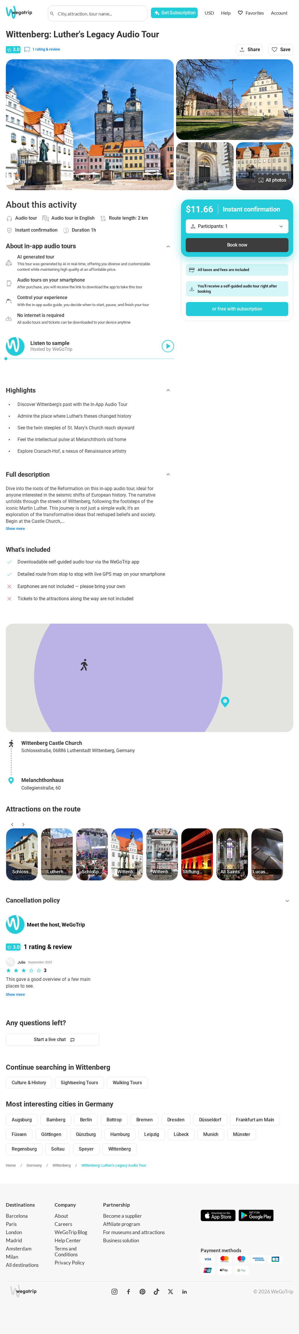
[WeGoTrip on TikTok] (156, 1291)
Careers (63, 1224)
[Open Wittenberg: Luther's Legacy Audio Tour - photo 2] (234, 99)
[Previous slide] (11, 824)
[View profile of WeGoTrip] (15, 924)
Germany (34, 1165)
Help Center (68, 1240)
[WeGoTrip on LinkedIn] (184, 1291)
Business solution (121, 1240)
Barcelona (17, 1216)
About (61, 1216)
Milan (12, 1257)
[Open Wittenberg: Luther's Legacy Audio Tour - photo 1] (90, 124)
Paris (11, 1224)
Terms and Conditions (66, 1251)
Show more (15, 528)
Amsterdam (19, 1248)
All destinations (22, 1265)
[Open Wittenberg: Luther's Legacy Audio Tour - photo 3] (204, 166)
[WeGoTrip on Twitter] (170, 1291)
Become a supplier (122, 1216)
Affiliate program (121, 1224)
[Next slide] (22, 824)
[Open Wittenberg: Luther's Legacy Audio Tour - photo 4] (264, 166)
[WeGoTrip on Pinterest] (142, 1291)
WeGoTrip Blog (71, 1232)
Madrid (14, 1240)
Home (11, 1165)
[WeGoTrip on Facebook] (128, 1291)
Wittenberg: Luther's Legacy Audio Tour (113, 1165)
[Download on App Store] (218, 1216)
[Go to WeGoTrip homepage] (23, 12)
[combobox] (100, 13)
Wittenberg (62, 1165)
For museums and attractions (134, 1232)
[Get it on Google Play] (256, 1216)
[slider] (5, 358)
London (14, 1232)
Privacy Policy (70, 1263)
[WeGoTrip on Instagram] (114, 1291)
